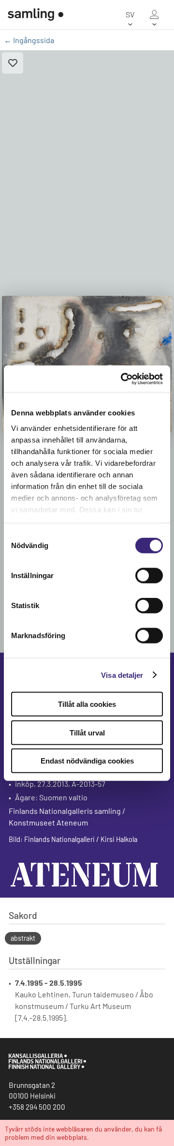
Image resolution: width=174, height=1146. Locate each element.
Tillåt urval (87, 732)
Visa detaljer (122, 675)
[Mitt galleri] (154, 14)
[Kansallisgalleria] (47, 1067)
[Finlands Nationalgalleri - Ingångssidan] (31, 14)
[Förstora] (87, 364)
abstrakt (23, 938)
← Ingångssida (29, 40)
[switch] (149, 575)
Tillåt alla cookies (87, 704)
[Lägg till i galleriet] (12, 63)
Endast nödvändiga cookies (87, 761)
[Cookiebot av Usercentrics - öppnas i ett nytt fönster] (123, 378)
